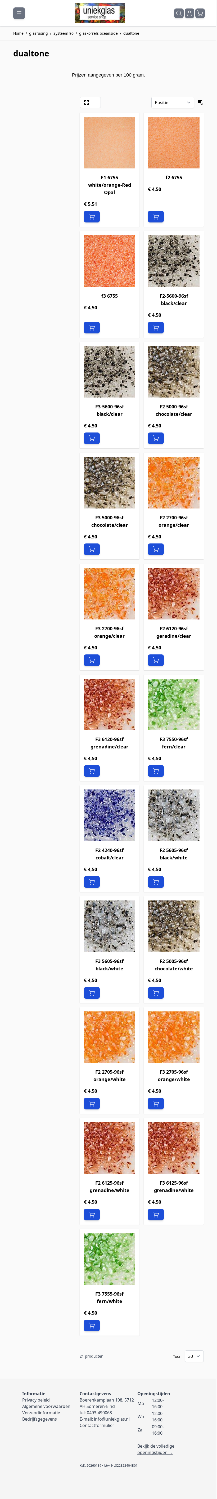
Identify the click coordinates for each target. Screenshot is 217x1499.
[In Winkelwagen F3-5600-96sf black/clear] (92, 438)
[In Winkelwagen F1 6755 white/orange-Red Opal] (92, 216)
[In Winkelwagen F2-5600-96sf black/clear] (156, 327)
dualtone (131, 33)
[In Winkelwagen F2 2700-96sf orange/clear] (156, 549)
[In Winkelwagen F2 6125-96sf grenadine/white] (92, 1214)
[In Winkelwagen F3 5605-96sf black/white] (92, 993)
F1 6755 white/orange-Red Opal (109, 184)
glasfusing (38, 33)
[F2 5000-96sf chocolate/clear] (174, 372)
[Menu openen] (19, 13)
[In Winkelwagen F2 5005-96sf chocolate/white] (156, 993)
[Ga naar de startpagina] (100, 13)
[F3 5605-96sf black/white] (109, 926)
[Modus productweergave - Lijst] (94, 102)
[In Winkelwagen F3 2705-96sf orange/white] (156, 1103)
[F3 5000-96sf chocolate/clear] (109, 482)
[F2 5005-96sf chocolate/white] (174, 926)
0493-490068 (99, 1413)
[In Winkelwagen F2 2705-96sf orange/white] (92, 1103)
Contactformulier (97, 1425)
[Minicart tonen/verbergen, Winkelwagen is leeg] (200, 13)
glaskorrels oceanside (98, 33)
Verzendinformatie (41, 1413)
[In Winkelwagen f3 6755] (92, 327)
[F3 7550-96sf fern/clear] (174, 704)
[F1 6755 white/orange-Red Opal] (109, 142)
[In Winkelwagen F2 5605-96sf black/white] (156, 882)
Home (18, 33)
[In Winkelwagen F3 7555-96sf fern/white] (92, 1325)
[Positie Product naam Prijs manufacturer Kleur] (172, 102)
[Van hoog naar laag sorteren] (200, 102)
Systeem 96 (63, 33)
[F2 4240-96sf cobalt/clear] (109, 815)
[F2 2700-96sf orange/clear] (174, 482)
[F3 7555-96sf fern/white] (109, 1259)
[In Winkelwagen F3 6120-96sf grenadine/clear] (92, 771)
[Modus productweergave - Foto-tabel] (86, 102)
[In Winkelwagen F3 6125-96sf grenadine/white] (156, 1214)
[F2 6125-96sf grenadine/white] (109, 1148)
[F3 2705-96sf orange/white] (174, 1037)
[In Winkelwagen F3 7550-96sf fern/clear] (156, 771)
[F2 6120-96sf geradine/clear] (174, 593)
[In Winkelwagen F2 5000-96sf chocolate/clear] (156, 438)
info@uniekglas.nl (112, 1419)
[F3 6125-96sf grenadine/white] (174, 1148)
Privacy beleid (36, 1400)
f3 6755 (109, 296)
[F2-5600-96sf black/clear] (174, 261)
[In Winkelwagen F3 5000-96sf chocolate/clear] (92, 549)
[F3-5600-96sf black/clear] (109, 372)
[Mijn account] (189, 13)
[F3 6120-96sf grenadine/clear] (109, 704)
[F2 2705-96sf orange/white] (109, 1037)
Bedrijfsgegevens (39, 1419)
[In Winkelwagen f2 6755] (156, 216)
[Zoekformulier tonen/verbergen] (179, 13)
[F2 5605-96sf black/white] (174, 815)
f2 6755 (174, 177)
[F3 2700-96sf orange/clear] (109, 593)
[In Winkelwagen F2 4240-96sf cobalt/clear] (92, 882)
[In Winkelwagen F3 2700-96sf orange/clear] (92, 660)
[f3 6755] (109, 261)
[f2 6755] (174, 142)
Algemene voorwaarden (46, 1406)
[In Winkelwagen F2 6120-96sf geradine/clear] (156, 660)
